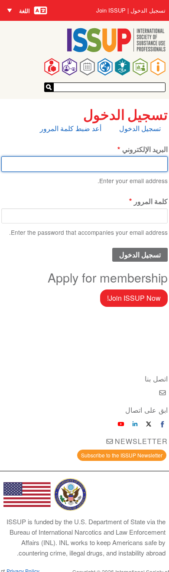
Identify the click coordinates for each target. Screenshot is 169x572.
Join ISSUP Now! (134, 298)
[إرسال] (49, 87)
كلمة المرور (151, 201)
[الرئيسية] (116, 49)
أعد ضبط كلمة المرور (70, 128)
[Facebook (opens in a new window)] (162, 424)
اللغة (24, 11)
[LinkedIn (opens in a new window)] (135, 424)
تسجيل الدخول (148, 10)
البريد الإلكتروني (145, 149)
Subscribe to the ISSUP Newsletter (121, 455)
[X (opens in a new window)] (148, 424)
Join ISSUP (111, 10)
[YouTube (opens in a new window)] (121, 424)
